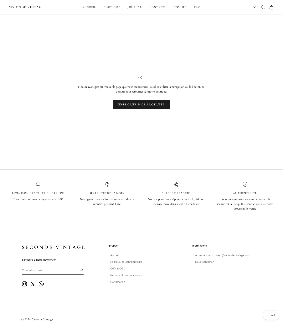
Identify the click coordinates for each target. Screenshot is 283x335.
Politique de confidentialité (126, 261)
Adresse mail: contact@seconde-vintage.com (222, 255)
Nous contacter (204, 261)
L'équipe (180, 7)
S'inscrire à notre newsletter (39, 259)
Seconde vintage (54, 247)
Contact (157, 7)
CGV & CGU (117, 268)
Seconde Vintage (42, 319)
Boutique (112, 7)
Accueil (89, 7)
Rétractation (117, 281)
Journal (135, 7)
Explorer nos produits (141, 104)
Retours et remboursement (126, 275)
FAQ (197, 7)
